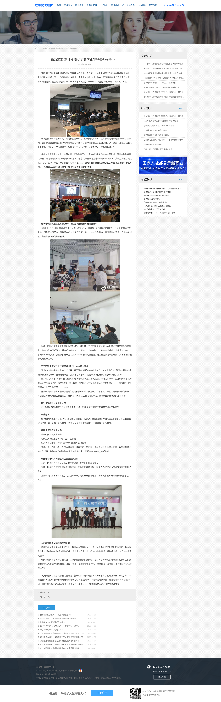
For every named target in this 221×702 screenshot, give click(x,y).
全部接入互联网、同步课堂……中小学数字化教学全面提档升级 (164, 140)
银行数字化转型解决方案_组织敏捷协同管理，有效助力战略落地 (164, 69)
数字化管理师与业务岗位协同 (51, 630)
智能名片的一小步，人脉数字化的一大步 (160, 210)
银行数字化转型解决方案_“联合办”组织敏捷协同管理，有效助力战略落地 (164, 97)
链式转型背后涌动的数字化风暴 (156, 135)
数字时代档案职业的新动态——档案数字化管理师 (59, 626)
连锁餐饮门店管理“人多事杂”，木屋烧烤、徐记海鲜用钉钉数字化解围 (164, 116)
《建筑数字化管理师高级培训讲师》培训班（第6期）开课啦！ (63, 633)
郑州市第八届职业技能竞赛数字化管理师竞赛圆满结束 (61, 637)
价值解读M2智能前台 (152, 197)
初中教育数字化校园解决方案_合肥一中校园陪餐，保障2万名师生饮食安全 (164, 73)
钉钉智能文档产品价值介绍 (154, 207)
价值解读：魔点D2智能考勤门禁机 (157, 190)
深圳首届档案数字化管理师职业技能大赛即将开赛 (59, 641)
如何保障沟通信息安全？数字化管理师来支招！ (162, 186)
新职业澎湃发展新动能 (153, 145)
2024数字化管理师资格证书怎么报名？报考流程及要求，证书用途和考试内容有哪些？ (164, 64)
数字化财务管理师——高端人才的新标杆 (56, 615)
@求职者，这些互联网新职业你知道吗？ (160, 126)
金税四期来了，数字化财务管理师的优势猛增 (58, 619)
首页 (36, 48)
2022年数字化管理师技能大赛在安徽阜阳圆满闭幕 (59, 648)
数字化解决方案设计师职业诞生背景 (158, 149)
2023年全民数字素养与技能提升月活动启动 (161, 121)
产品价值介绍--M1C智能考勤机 (156, 200)
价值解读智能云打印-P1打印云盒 (156, 193)
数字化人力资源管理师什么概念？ (53, 622)
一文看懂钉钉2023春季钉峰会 (155, 130)
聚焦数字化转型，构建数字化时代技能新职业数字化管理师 (63, 645)
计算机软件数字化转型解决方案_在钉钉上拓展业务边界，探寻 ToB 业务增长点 (164, 78)
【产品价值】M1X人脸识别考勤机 (157, 203)
